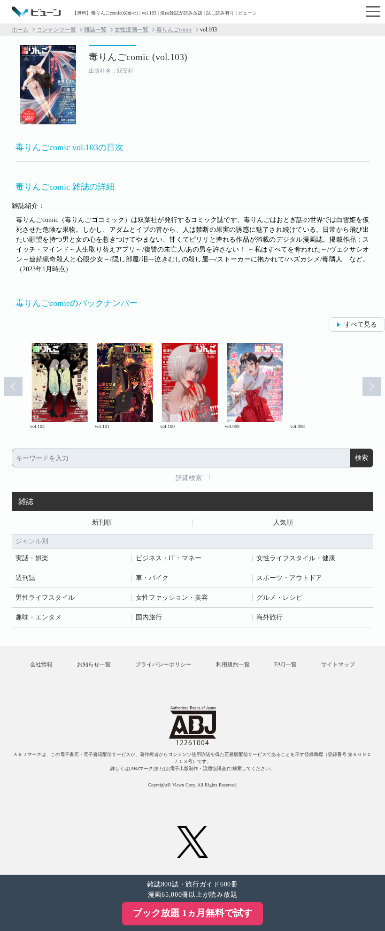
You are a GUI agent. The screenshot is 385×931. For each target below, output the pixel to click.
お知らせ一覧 (94, 664)
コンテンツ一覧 (56, 29)
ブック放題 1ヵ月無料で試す (193, 913)
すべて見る (360, 324)
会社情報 (41, 664)
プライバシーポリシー (163, 664)
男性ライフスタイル (45, 597)
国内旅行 (149, 617)
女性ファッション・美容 (172, 597)
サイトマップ (338, 664)
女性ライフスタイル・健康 (295, 558)
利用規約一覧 (233, 664)
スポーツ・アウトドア (289, 577)
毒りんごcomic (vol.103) (138, 57)
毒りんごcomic (174, 29)
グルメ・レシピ (279, 597)
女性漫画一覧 (131, 29)
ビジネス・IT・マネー (168, 558)
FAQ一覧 (285, 664)
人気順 (283, 522)
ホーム (20, 29)
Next (371, 386)
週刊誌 (25, 577)
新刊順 (102, 522)
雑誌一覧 (95, 29)
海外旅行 (269, 617)
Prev (13, 386)
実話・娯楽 (31, 558)
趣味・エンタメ (38, 617)
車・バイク (152, 577)
